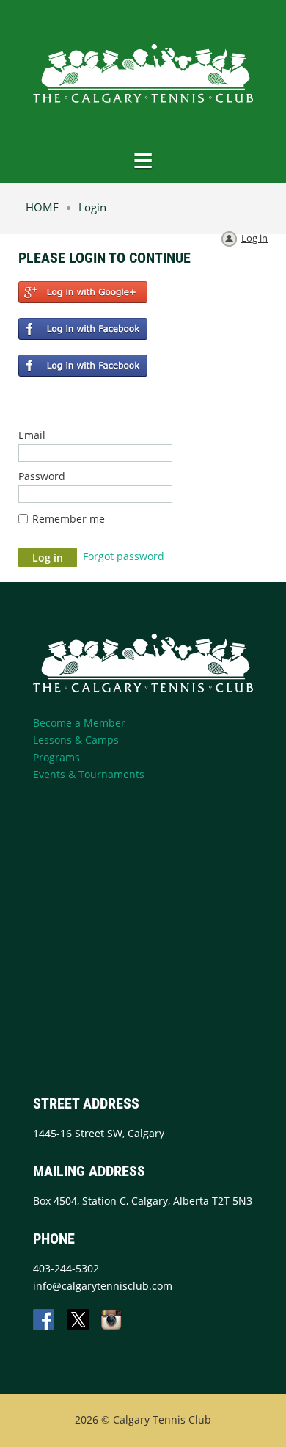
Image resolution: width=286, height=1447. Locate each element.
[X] (78, 1320)
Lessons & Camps (76, 740)
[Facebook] (44, 1320)
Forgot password (123, 556)
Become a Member (79, 723)
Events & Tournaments (88, 774)
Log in (254, 237)
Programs (56, 757)
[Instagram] (112, 1320)
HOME (42, 207)
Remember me (68, 519)
